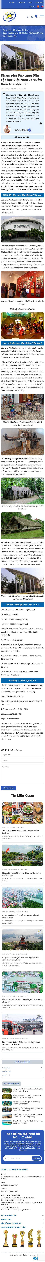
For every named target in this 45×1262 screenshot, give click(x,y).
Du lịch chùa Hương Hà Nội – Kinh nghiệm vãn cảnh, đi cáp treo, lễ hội (20, 958)
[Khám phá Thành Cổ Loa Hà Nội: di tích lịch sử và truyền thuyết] (22, 855)
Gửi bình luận (8, 788)
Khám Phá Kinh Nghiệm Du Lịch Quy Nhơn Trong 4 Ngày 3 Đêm (28, 1122)
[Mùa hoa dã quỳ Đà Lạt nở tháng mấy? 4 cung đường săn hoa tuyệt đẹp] (7, 1096)
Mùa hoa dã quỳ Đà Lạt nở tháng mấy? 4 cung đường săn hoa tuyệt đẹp (27, 1096)
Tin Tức (30, 2)
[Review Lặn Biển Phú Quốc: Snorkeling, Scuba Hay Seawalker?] (7, 1103)
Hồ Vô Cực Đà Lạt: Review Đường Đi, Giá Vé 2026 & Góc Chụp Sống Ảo (28, 1109)
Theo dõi (36, 1158)
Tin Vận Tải (6, 1075)
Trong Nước (6, 1068)
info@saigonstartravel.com (9, 1185)
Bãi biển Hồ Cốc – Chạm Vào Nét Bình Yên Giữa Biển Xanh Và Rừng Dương (27, 1116)
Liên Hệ (32, 6)
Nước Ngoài (6, 1071)
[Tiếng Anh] (42, 6)
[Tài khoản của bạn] (32, 17)
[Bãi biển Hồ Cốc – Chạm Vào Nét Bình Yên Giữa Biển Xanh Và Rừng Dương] (7, 1116)
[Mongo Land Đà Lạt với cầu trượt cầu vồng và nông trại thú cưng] (7, 1090)
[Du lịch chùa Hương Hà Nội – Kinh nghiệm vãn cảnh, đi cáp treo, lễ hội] (22, 939)
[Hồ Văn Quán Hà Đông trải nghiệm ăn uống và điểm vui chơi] (22, 897)
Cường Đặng (21, 129)
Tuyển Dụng (39, 2)
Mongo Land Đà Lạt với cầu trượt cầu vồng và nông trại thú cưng (28, 1090)
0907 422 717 (14, 1191)
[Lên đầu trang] (42, 1253)
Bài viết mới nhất (11, 1083)
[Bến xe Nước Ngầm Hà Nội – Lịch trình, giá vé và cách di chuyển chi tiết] (22, 1024)
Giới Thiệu (12, 2)
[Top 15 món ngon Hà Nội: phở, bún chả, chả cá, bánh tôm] (22, 813)
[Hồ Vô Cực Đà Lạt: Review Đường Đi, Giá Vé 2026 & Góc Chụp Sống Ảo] (7, 1109)
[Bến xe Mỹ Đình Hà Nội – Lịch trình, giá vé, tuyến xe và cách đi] (22, 982)
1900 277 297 (5, 1191)
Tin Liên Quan (22, 795)
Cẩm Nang (21, 2)
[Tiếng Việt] (38, 6)
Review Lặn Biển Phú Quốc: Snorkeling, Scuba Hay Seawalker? (26, 1103)
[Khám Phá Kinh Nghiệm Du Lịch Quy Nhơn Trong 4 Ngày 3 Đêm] (7, 1122)
